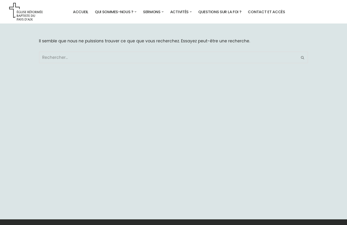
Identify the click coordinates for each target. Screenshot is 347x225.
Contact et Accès (266, 11)
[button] (135, 12)
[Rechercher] (302, 57)
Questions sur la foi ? (219, 11)
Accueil (80, 11)
